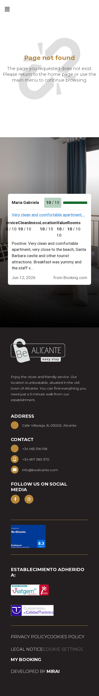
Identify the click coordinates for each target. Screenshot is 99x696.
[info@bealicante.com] (15, 470)
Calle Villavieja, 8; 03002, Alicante (49, 425)
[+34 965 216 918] (15, 448)
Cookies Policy (65, 636)
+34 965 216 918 (34, 449)
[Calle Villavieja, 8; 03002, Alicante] (15, 425)
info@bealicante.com (40, 470)
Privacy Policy (29, 636)
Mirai (53, 671)
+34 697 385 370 (35, 459)
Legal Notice (27, 649)
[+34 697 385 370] (15, 459)
